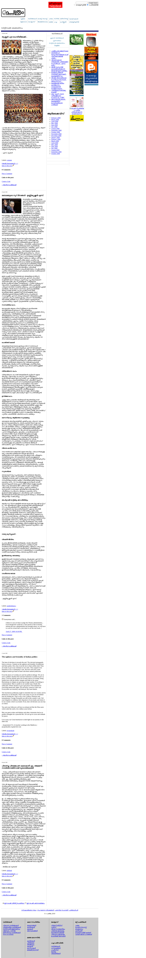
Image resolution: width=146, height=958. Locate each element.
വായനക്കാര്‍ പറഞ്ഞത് (83, 934)
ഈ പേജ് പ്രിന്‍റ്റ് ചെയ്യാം (14, 903)
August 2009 (55, 150)
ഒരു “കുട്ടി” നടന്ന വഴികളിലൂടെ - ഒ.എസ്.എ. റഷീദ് (57, 95)
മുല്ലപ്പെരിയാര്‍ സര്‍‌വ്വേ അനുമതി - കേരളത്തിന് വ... (58, 74)
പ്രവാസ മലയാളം (58, 934)
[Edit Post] (13, 166)
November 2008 (56, 134)
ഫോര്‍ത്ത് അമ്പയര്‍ (58, 936)
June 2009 (54, 146)
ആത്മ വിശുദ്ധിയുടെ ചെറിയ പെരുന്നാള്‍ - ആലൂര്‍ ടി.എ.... (59, 79)
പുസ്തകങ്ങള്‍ (55, 948)
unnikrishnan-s (11, 606)
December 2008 (56, 136)
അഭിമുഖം (30, 944)
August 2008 (55, 128)
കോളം (53, 952)
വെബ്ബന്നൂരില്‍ (81, 5)
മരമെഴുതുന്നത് (32, 950)
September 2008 (56, 130)
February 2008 (55, 118)
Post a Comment (7, 173)
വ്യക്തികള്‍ (55, 953)
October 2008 (55, 132)
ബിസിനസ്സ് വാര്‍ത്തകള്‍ (11, 932)
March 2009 (55, 141)
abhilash (9, 870)
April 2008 (54, 121)
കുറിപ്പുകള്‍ (31, 948)
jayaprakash (10, 730)
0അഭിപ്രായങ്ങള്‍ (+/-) (10, 163)
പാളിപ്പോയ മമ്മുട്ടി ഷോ (59, 51)
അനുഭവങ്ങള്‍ (32, 931)
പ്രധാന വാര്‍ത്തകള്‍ (11, 925)
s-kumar (9, 160)
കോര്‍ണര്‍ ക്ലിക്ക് (57, 932)
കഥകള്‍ (30, 929)
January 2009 (55, 137)
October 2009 (55, 153)
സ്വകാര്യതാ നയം (28, 910)
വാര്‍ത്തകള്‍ (55, 946)
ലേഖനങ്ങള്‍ (31, 925)
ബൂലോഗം (79, 929)
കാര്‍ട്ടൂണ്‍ (78, 931)
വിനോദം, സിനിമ (9, 931)
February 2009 (55, 139)
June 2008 (54, 125)
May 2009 (54, 145)
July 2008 (54, 127)
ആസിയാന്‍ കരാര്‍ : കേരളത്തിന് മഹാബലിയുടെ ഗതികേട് (58, 102)
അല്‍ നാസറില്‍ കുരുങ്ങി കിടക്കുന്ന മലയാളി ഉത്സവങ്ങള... (59, 69)
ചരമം (77, 925)
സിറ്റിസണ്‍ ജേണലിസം (11, 929)
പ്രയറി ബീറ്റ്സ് (56, 925)
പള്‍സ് (53, 927)
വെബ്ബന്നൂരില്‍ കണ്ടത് (83, 932)
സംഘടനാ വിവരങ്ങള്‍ (45, 910)
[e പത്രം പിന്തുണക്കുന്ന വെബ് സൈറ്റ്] (77, 114)
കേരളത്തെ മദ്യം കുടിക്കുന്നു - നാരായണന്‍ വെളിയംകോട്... (57, 85)
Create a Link (6, 181)
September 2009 (56, 152)
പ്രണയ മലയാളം (57, 931)
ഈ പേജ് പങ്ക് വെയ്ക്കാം (35, 903)
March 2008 (55, 119)
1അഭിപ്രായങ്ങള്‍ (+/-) (10, 609)
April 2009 (54, 143)
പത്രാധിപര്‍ (73, 910)
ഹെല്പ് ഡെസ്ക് (81, 927)
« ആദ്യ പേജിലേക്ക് (9, 185)
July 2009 (54, 148)
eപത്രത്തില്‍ (93, 5)
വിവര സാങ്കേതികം (58, 929)
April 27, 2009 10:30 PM (14, 631)
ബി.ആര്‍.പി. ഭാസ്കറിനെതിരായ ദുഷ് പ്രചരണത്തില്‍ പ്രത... (59, 55)
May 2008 (54, 123)
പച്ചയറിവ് (54, 950)
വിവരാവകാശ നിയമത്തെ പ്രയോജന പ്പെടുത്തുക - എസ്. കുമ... (59, 62)
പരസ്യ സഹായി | (62, 910)
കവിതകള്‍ (31, 927)
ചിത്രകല (30, 943)
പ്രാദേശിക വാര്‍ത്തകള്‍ (12, 927)
